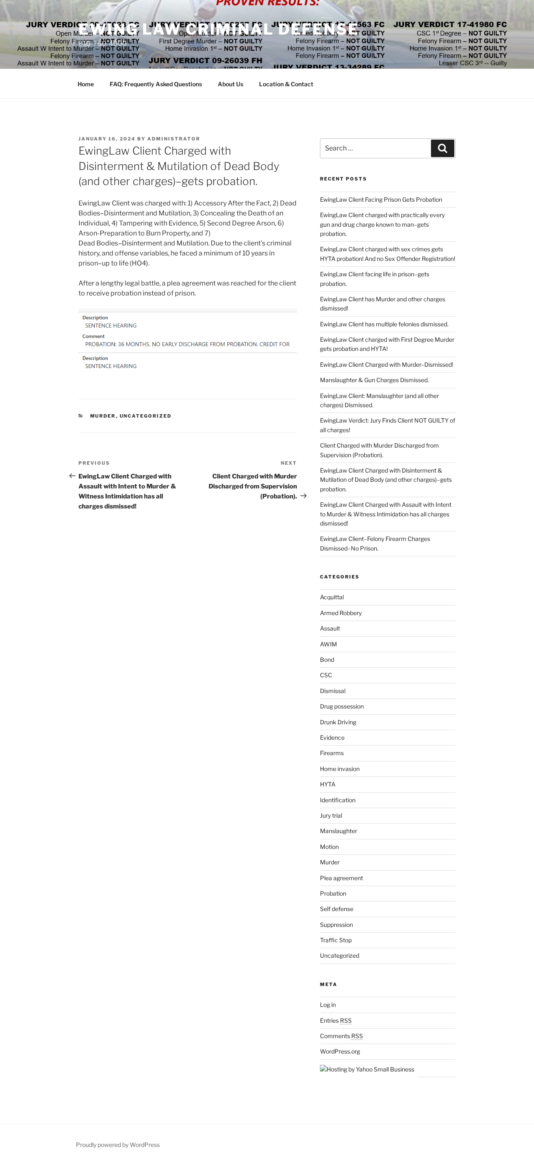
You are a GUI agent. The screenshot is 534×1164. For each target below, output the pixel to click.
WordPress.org (340, 1051)
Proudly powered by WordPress (118, 1144)
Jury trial (331, 815)
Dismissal (332, 690)
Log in (328, 1004)
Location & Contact (286, 84)
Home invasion (340, 768)
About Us (230, 84)
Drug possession (342, 706)
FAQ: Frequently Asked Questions (156, 84)
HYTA (327, 784)
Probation (333, 893)
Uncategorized (146, 416)
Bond (327, 659)
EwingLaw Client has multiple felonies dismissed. (384, 324)
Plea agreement (341, 877)
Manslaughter (338, 830)
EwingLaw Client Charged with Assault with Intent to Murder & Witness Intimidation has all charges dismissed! (385, 514)
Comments (341, 1035)
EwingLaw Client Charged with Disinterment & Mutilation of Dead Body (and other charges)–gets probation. (386, 480)
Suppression (336, 924)
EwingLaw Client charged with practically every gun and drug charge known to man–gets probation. (382, 224)
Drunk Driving (338, 722)
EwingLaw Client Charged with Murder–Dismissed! (386, 364)
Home (86, 84)
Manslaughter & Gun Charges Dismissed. (374, 379)
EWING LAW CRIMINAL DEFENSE (218, 29)
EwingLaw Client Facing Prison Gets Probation (381, 199)
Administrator (173, 139)
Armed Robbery (341, 612)
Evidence (332, 737)
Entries (336, 1020)
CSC (326, 674)
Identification (337, 800)
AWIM (328, 644)
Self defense (336, 908)
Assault (330, 628)
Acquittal (332, 597)
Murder (103, 416)
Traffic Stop (336, 940)
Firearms (332, 752)
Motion (329, 846)
